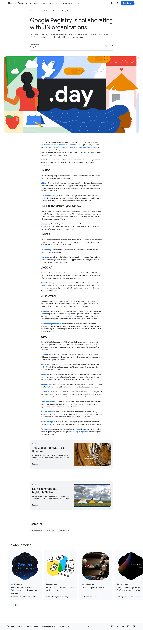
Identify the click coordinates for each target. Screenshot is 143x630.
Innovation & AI (31, 3)
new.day (47, 429)
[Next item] (15, 605)
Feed (77, 3)
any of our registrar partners (78, 432)
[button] (128, 3)
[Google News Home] (16, 3)
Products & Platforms (43, 11)
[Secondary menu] (117, 3)
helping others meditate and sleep (86, 147)
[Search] (112, 3)
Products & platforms (48, 3)
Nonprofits (50, 530)
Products (56, 11)
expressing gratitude (48, 150)
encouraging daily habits (64, 147)
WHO (50, 347)
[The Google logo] (10, 626)
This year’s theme (71, 316)
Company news (66, 3)
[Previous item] (10, 605)
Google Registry (67, 11)
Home (32, 11)
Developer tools (64, 530)
